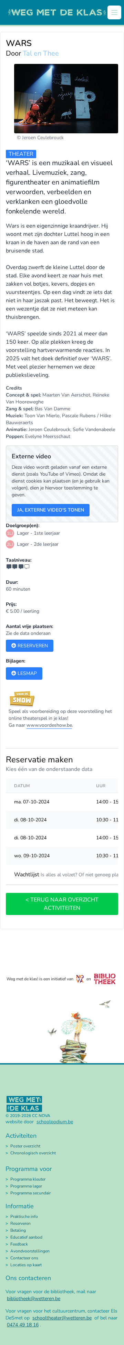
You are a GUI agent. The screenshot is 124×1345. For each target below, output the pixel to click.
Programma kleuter (27, 1179)
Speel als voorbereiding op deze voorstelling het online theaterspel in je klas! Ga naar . (60, 718)
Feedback (19, 1244)
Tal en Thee (41, 53)
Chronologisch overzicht (33, 1153)
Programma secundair (30, 1193)
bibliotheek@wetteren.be (33, 1298)
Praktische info (24, 1216)
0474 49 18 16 (23, 1325)
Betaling (18, 1230)
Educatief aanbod (26, 1237)
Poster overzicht (25, 1146)
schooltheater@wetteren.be (62, 1318)
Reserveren (32, 645)
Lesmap (26, 673)
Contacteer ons (24, 1258)
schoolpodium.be (55, 1121)
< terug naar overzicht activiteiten (62, 904)
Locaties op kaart (26, 1265)
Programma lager (26, 1186)
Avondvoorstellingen (30, 1251)
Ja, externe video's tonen (50, 510)
